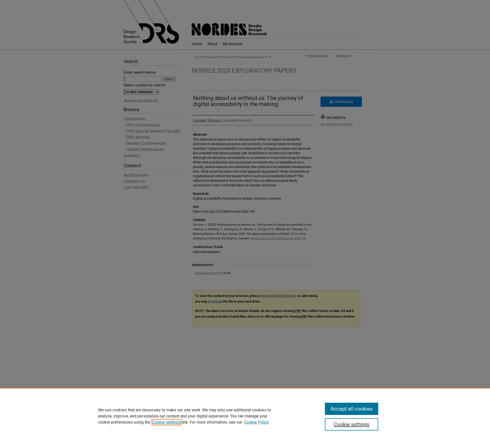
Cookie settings (166, 422)
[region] (245, 416)
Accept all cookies (351, 409)
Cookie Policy (256, 422)
